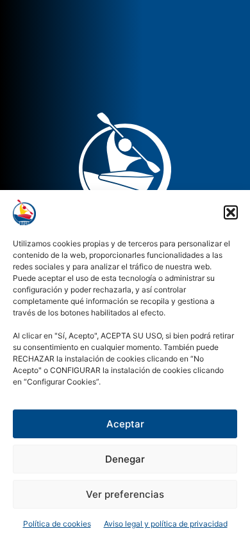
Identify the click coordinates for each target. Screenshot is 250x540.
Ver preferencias (125, 494)
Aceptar (125, 424)
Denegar (125, 459)
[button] (230, 212)
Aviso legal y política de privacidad (166, 523)
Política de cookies (57, 523)
